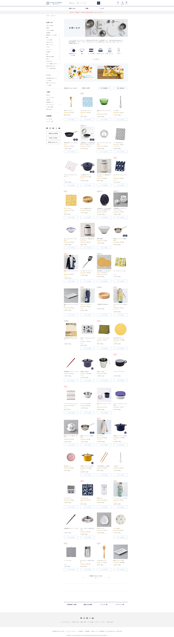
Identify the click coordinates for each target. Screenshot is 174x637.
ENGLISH (118, 631)
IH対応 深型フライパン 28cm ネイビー (71, 143)
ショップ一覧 (49, 119)
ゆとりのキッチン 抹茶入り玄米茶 (87, 561)
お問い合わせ (49, 109)
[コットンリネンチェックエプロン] (120, 489)
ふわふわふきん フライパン (86, 110)
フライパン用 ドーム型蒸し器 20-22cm (87, 529)
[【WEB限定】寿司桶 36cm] (104, 295)
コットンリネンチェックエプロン (120, 498)
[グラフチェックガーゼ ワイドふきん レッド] (71, 166)
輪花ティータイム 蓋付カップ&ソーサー (71, 436)
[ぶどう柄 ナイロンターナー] (87, 262)
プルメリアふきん (68, 208)
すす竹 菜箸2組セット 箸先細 (103, 466)
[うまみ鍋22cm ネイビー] (87, 166)
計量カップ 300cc (101, 371)
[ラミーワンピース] (104, 427)
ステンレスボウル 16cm (85, 403)
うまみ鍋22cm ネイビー (85, 174)
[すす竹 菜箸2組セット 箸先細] (104, 457)
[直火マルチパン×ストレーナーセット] (104, 395)
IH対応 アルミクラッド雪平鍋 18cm (119, 239)
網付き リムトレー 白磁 (118, 560)
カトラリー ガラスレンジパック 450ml (120, 404)
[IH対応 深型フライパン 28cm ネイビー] (71, 134)
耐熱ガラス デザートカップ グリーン (104, 111)
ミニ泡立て (115, 466)
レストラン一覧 (49, 121)
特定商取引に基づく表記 (58, 631)
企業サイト (94, 631)
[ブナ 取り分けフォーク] (104, 552)
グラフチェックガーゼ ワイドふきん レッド (70, 175)
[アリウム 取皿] (120, 519)
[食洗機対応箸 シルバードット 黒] (71, 519)
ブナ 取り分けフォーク (102, 560)
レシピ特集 (48, 80)
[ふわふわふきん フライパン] (87, 102)
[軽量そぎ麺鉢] (104, 230)
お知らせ (48, 95)
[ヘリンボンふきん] (71, 552)
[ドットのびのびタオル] (120, 134)
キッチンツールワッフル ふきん (70, 403)
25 (105, 577)
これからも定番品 (50, 30)
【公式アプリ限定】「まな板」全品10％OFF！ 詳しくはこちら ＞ (87, 12)
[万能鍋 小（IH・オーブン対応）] (120, 427)
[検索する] (98, 3)
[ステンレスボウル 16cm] (87, 395)
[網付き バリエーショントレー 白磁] (71, 295)
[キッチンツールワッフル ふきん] (71, 395)
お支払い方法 (75, 622)
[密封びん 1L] (104, 489)
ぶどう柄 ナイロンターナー (86, 270)
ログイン (118, 4)
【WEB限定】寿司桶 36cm (102, 304)
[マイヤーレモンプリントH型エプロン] (120, 295)
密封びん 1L (99, 498)
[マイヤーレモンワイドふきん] (120, 262)
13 (99, 577)
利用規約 (81, 631)
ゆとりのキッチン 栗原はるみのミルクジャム (104, 175)
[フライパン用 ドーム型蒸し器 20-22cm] (87, 519)
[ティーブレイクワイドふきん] (104, 329)
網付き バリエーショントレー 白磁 (71, 305)
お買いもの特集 (49, 25)
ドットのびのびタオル (118, 142)
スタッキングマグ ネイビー (119, 371)
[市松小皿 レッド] (71, 457)
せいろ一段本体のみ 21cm (86, 208)
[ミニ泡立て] (120, 457)
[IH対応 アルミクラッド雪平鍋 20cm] (87, 427)
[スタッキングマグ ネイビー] (120, 363)
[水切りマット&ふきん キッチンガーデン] (87, 329)
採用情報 (101, 631)
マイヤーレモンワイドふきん (119, 270)
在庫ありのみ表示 (86, 88)
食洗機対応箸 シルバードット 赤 (71, 371)
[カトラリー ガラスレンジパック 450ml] (120, 395)
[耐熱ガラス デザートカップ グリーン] (104, 102)
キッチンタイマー (68, 498)
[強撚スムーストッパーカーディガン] (71, 262)
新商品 (47, 28)
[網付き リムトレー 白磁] (120, 552)
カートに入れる (71, 119)
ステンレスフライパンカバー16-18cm (104, 143)
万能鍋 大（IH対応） (84, 371)
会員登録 (122, 4)
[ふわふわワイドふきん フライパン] (120, 166)
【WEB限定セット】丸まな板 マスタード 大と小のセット (104, 271)
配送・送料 (83, 622)
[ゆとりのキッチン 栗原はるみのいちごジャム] (87, 230)
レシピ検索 (48, 85)
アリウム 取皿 (116, 528)
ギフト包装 (90, 622)
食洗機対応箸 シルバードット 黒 (71, 528)
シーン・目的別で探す (51, 68)
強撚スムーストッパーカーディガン (71, 271)
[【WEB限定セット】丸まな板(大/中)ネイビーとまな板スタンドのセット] (104, 200)
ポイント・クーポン (100, 622)
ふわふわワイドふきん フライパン (120, 175)
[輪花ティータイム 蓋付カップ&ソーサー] (71, 427)
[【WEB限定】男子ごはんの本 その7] (71, 329)
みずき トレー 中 (100, 528)
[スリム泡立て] (120, 102)
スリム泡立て (116, 110)
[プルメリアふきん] (71, 200)
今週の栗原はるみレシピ (51, 78)
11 (92, 577)
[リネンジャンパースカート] (87, 295)
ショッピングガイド (50, 97)
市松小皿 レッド (67, 466)
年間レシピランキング (51, 82)
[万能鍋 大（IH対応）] (87, 363)
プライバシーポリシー (71, 631)
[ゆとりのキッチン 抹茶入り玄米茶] (87, 552)
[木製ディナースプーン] (71, 102)
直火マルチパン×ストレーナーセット (104, 404)
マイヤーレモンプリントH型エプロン (120, 305)
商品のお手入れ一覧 (50, 66)
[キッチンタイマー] (71, 489)
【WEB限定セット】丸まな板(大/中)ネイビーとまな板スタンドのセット (104, 209)
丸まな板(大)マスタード (118, 338)
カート (126, 4)
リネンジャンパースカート (86, 304)
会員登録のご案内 (72, 604)
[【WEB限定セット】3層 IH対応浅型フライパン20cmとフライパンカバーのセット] (87, 134)
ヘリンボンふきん (68, 560)
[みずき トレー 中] (104, 519)
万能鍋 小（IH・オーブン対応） (120, 435)
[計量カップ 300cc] (104, 363)
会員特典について (50, 102)
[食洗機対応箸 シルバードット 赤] (71, 363)
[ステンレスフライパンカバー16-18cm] (104, 134)
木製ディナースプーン (68, 110)
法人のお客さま (110, 631)
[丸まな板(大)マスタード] (120, 329)
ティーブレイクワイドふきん (103, 338)
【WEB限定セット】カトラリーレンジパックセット (120, 209)
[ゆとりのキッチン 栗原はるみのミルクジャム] (104, 166)
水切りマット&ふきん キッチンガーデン (87, 338)
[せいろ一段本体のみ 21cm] (87, 200)
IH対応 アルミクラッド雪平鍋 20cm (86, 436)
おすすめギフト (49, 61)
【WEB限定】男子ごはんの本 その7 (71, 338)
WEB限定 (48, 32)
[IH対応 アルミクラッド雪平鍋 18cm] (120, 230)
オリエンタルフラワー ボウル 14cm (70, 239)
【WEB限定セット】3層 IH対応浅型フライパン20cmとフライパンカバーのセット (87, 143)
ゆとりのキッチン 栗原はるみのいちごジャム (87, 239)
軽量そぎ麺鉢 (100, 238)
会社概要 (87, 631)
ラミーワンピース (101, 435)
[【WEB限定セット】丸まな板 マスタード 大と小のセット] (104, 262)
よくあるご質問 (49, 107)
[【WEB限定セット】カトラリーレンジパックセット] (120, 200)
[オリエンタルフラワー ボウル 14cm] (71, 230)
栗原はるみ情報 (88, 604)
